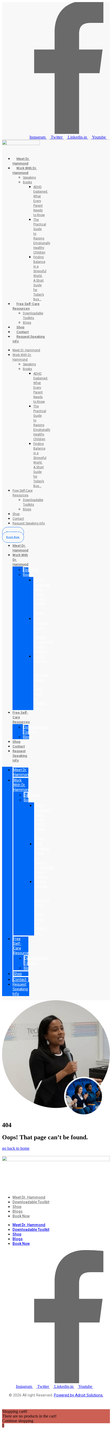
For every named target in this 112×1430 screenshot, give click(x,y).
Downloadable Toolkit (31, 1202)
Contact (22, 332)
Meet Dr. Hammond (26, 350)
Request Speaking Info (29, 523)
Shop (20, 327)
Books (27, 182)
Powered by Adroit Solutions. (78, 1395)
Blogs (27, 322)
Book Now (21, 1216)
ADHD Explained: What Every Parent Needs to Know (40, 201)
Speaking (29, 177)
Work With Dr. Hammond (22, 785)
